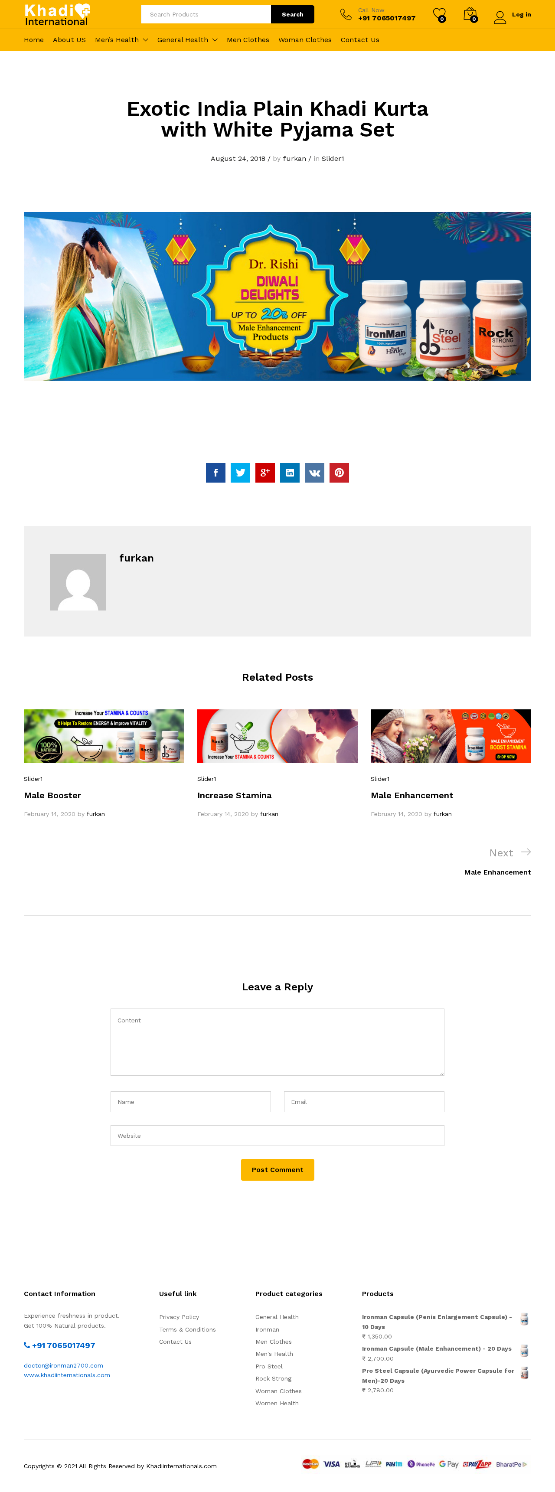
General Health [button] (182, 39)
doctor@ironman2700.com (63, 1365)
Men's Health (274, 1353)
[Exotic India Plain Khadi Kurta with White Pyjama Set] (215, 473)
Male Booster (52, 795)
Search (293, 14)
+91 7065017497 (62, 1345)
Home (34, 39)
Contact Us (360, 39)
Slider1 (333, 158)
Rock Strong (273, 1378)
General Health (277, 1316)
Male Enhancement (412, 795)
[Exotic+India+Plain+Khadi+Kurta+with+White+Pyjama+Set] (240, 473)
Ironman (267, 1329)
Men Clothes (248, 39)
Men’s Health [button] (117, 39)
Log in (521, 14)
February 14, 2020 (49, 813)
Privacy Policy (179, 1316)
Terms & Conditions (187, 1329)
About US (69, 39)
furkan (294, 158)
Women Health (277, 1403)
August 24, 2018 (238, 158)
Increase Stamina (234, 795)
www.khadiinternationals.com (67, 1374)
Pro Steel (269, 1366)
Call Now (371, 10)
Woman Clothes (305, 39)
